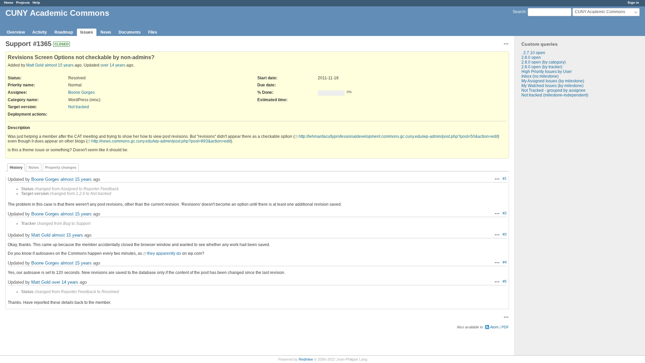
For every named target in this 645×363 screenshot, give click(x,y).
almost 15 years (59, 65)
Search (519, 11)
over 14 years (112, 65)
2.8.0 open (531, 57)
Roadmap (63, 32)
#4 (505, 262)
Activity (39, 32)
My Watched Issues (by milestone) (552, 85)
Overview (16, 32)
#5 (505, 281)
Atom (494, 327)
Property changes (60, 167)
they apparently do (164, 253)
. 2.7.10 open (533, 52)
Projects (23, 2)
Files (152, 32)
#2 (505, 213)
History (16, 167)
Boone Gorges (81, 92)
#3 (505, 234)
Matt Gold (35, 65)
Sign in (633, 2)
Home (8, 2)
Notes (34, 167)
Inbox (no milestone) (540, 76)
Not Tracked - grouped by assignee (553, 90)
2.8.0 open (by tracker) (541, 67)
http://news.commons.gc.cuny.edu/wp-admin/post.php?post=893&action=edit (161, 141)
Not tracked (78, 107)
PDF (505, 327)
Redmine (306, 359)
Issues (86, 32)
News (105, 32)
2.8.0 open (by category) (543, 62)
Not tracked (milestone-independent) (554, 95)
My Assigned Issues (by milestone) (552, 81)
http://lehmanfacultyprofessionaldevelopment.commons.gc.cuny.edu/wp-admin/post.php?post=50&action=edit (398, 136)
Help (36, 2)
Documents (130, 32)
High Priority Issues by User (546, 71)
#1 (505, 178)
